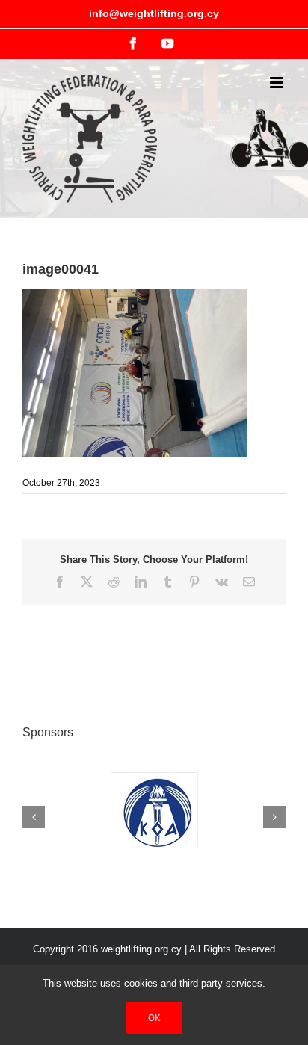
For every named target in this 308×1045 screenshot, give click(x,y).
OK (154, 1017)
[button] (33, 817)
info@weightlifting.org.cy (154, 13)
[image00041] (134, 296)
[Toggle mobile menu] (278, 82)
